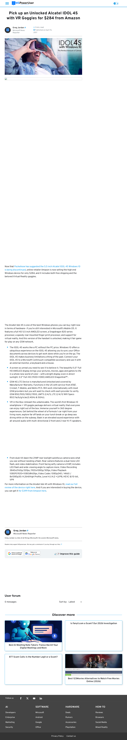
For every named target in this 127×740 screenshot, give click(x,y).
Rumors (69, 717)
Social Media (101, 722)
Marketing (10, 722)
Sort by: (63, 602)
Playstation (70, 727)
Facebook (21, 698)
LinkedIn (41, 698)
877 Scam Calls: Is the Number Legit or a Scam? (33, 657)
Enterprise (10, 717)
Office (38, 727)
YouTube (34, 698)
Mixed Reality (101, 727)
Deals (67, 712)
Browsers (99, 717)
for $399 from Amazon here (32, 491)
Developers (10, 712)
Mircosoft (39, 712)
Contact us (71, 736)
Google (38, 722)
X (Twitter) (27, 698)
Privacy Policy (57, 736)
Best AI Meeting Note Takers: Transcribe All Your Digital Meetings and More (33, 646)
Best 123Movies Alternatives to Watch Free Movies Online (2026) (93, 680)
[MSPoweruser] (23, 3)
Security (9, 727)
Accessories (70, 722)
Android (39, 717)
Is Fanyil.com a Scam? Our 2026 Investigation (93, 623)
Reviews (99, 712)
